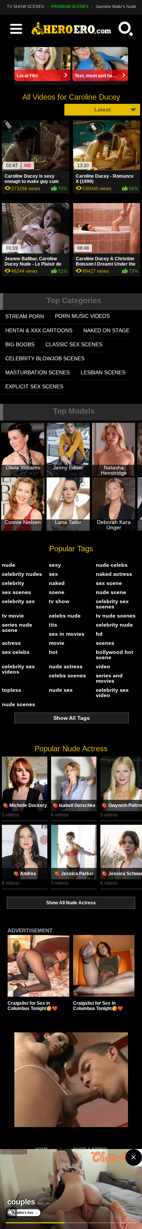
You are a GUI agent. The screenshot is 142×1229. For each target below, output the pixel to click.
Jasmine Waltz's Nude (115, 6)
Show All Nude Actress (71, 902)
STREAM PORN (24, 316)
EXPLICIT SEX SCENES (34, 386)
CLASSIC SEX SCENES (73, 344)
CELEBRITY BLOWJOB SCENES (44, 358)
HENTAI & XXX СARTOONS (38, 330)
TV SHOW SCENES (25, 6)
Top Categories (74, 300)
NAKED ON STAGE (106, 330)
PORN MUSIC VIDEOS (82, 316)
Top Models (74, 411)
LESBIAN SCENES (103, 372)
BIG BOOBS (19, 344)
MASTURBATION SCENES (37, 372)
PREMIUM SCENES (69, 6)
